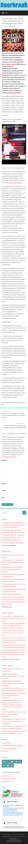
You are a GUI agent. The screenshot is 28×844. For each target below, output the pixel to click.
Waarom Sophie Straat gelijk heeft (11, 594)
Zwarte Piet (5, 751)
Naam (4, 483)
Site (3, 497)
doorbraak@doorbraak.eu (9, 457)
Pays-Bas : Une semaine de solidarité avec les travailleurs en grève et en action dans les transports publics (14, 640)
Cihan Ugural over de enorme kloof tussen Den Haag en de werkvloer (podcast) (12, 569)
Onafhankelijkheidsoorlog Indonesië (12, 745)
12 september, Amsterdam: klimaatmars (13, 535)
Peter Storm (5, 712)
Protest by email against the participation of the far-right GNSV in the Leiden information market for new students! (13, 626)
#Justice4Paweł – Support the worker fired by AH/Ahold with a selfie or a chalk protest (13, 619)
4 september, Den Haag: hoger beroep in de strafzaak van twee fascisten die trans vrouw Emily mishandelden (13, 525)
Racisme (14, 402)
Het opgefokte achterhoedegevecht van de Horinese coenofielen (12, 676)
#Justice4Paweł (6, 743)
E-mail (4, 490)
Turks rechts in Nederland (9, 748)
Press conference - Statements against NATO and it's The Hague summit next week (13, 633)
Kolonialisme (7, 402)
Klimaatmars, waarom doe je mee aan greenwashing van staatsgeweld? (14, 695)
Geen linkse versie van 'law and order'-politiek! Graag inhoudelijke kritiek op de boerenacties (13, 562)
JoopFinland (5, 669)
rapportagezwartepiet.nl (14, 92)
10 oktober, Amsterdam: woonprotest (12, 543)
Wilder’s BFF (5, 781)
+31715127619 (12, 839)
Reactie (4, 460)
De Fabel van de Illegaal (8, 778)
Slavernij (19, 402)
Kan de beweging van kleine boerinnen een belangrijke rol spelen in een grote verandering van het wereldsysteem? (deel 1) (12, 705)
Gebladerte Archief (7, 776)
